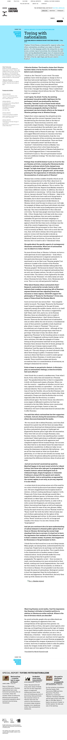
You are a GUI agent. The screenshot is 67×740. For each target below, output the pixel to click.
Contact (44, 3)
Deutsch (52, 10)
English (44, 10)
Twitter (17, 34)
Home (9, 1)
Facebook (16, 32)
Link (18, 36)
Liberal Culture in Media (52, 1)
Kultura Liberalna (59, 8)
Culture (24, 1)
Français (60, 10)
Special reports (36, 1)
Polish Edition (24, 3)
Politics (16, 1)
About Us (35, 3)
